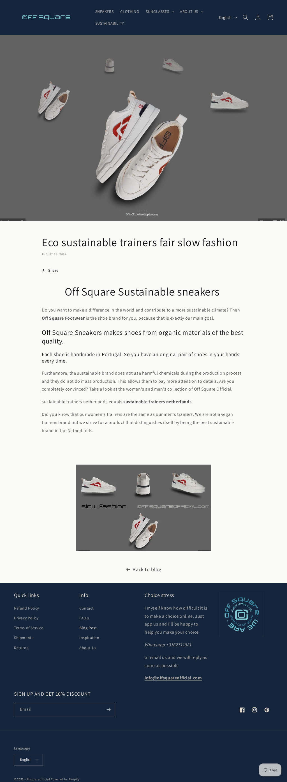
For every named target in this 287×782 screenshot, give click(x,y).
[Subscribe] (108, 709)
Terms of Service (28, 627)
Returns (21, 647)
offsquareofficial (38, 779)
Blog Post (88, 627)
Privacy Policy (26, 617)
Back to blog (147, 569)
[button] (159, 11)
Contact (86, 608)
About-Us (87, 647)
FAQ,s (84, 617)
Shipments (23, 637)
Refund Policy (26, 608)
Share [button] (53, 270)
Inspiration (89, 637)
